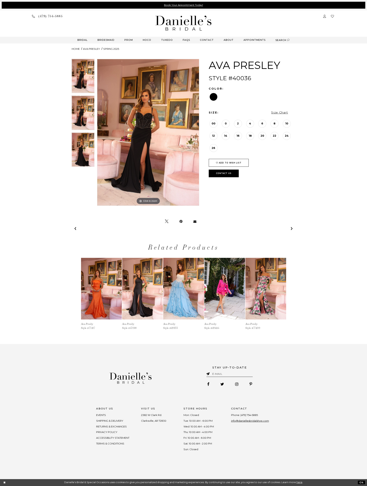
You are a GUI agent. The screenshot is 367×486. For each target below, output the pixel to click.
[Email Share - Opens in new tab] (195, 221)
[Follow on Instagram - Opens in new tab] (237, 384)
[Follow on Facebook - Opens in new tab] (208, 384)
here (299, 482)
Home (76, 48)
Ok (361, 482)
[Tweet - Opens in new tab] (166, 221)
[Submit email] (208, 373)
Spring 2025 (111, 48)
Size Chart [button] (279, 112)
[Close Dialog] (4, 482)
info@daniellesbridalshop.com (250, 420)
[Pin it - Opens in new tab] (181, 221)
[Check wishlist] (332, 16)
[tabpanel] (83, 77)
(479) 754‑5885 (249, 415)
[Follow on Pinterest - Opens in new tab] (251, 384)
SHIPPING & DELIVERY (109, 420)
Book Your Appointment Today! (183, 5)
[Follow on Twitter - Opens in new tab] (222, 384)
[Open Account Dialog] (324, 16)
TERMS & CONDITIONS (110, 443)
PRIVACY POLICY (106, 432)
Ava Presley (91, 48)
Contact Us (223, 173)
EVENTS (101, 415)
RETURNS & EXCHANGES (111, 426)
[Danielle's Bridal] (183, 23)
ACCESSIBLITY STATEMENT (112, 437)
